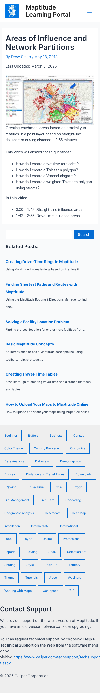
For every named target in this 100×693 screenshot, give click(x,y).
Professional (72, 539)
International (69, 526)
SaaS (52, 552)
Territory (74, 565)
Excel (58, 487)
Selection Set (76, 552)
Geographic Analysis (19, 513)
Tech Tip (51, 565)
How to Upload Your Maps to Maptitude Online (47, 404)
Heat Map (79, 513)
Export (77, 487)
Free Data (47, 500)
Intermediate (40, 526)
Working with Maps (18, 591)
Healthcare (53, 513)
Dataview (42, 461)
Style (30, 565)
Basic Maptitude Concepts (30, 344)
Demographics (70, 461)
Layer (27, 539)
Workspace (50, 591)
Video (53, 577)
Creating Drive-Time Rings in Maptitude (42, 261)
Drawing (10, 487)
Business (55, 435)
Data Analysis (14, 461)
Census (78, 435)
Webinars (74, 577)
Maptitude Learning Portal (48, 11)
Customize (77, 448)
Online (47, 539)
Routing (31, 552)
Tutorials (31, 577)
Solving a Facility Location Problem (37, 322)
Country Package (46, 448)
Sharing (9, 565)
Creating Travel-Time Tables (32, 374)
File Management (16, 500)
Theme (9, 577)
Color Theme (13, 448)
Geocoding (73, 500)
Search (84, 234)
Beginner (10, 435)
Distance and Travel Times (45, 474)
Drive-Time (35, 487)
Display (9, 474)
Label (8, 539)
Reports (9, 552)
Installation (12, 526)
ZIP (71, 591)
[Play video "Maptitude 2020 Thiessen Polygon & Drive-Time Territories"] (50, 100)
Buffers (33, 435)
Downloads (83, 474)
